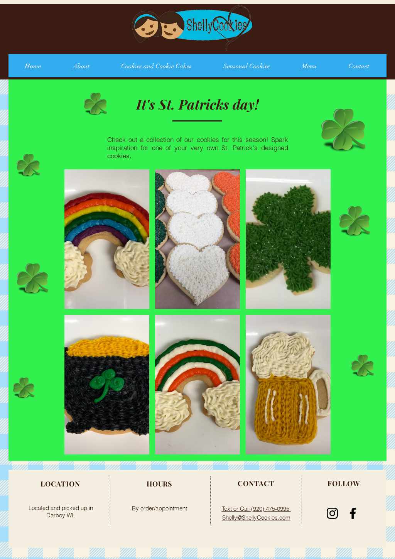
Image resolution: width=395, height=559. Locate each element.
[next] (314, 318)
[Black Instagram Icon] (332, 513)
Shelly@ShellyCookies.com (256, 517)
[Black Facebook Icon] (352, 513)
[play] (314, 448)
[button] (106, 239)
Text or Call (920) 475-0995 (256, 508)
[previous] (80, 318)
